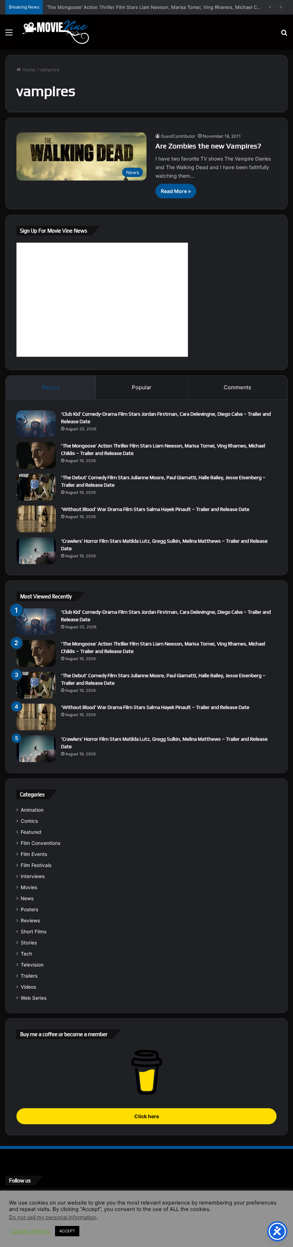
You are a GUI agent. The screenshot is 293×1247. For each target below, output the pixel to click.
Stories (29, 943)
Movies (29, 887)
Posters (29, 909)
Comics (29, 821)
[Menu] (9, 35)
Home (28, 69)
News (27, 898)
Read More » (176, 191)
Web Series (33, 998)
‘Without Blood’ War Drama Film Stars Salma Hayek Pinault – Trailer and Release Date (155, 509)
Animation (32, 810)
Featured (31, 832)
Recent (51, 387)
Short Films (33, 931)
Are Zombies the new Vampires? (208, 146)
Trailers (29, 976)
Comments (237, 387)
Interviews (33, 876)
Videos (28, 987)
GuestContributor (178, 136)
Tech (26, 954)
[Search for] (284, 35)
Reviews (30, 920)
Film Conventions (40, 843)
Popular (142, 387)
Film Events (34, 854)
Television (32, 965)
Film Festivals (36, 865)
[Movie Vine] (55, 32)
